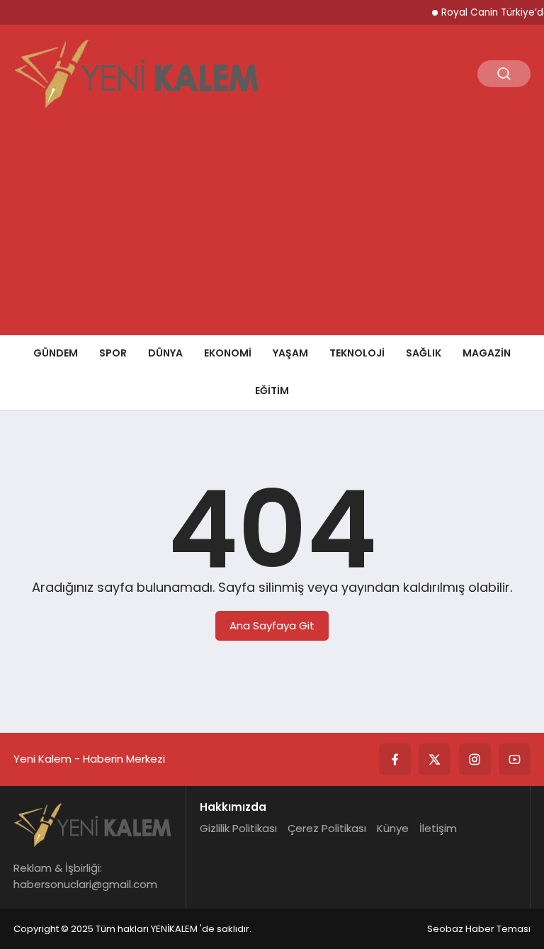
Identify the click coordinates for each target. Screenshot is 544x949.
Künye (393, 828)
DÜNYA (165, 353)
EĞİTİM (272, 390)
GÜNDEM (55, 353)
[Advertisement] (272, 229)
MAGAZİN (487, 353)
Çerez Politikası (327, 828)
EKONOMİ (227, 353)
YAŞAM (290, 353)
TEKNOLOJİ (357, 353)
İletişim (438, 828)
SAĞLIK (423, 353)
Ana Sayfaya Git (272, 625)
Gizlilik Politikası (238, 828)
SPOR (113, 353)
